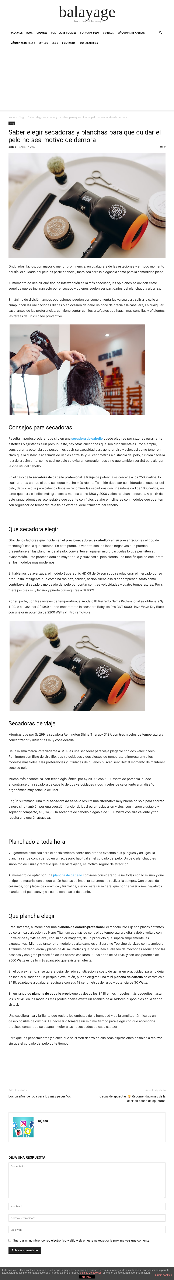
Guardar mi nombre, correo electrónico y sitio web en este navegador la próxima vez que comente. (81, 1240)
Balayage (16, 32)
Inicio (11, 117)
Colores (41, 32)
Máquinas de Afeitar (131, 32)
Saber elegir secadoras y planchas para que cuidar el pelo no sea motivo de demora (84, 136)
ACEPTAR (87, 1277)
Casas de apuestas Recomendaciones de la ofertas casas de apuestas (133, 1099)
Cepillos (108, 32)
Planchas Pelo (89, 32)
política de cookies (90, 1272)
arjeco (12, 146)
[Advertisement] (87, 80)
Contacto (68, 42)
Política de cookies (63, 32)
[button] (160, 33)
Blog (29, 32)
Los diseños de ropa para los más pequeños (39, 1096)
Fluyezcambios (88, 42)
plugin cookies (163, 1275)
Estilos (43, 42)
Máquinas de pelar (22, 42)
